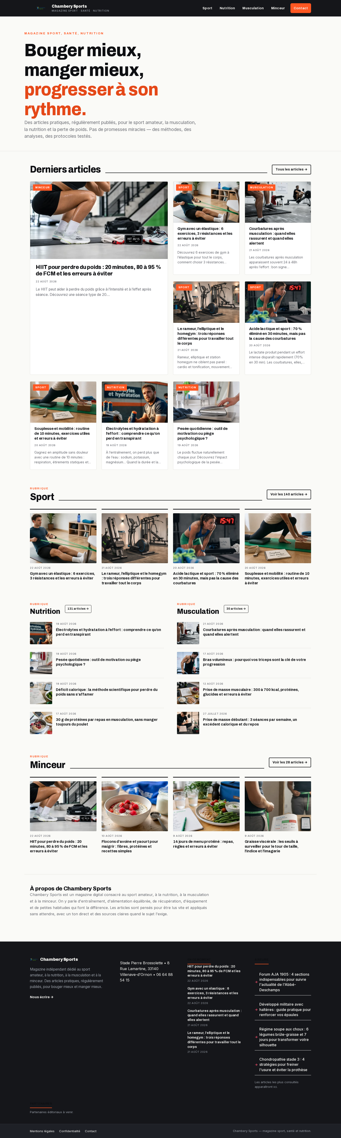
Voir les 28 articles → (290, 762)
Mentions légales (42, 1131)
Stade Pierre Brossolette (141, 963)
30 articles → (236, 608)
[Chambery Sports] (40, 8)
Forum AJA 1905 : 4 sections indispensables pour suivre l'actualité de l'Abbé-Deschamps (284, 982)
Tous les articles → (291, 169)
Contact (301, 8)
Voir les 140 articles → (288, 494)
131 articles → (78, 608)
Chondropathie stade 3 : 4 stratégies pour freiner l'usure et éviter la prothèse (283, 1064)
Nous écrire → (42, 997)
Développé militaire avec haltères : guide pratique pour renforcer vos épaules (285, 1009)
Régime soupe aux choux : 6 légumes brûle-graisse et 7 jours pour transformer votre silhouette (284, 1037)
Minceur (278, 8)
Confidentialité (69, 1131)
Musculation (253, 8)
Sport (207, 8)
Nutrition (227, 8)
